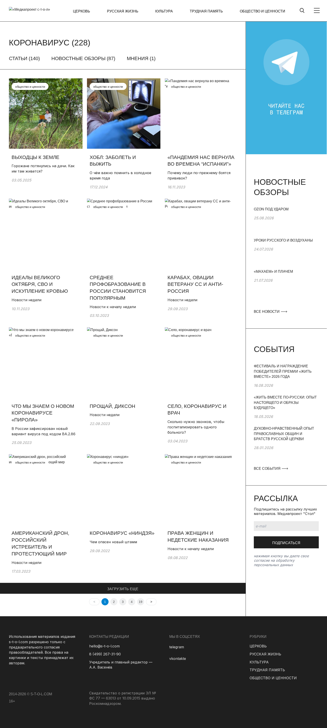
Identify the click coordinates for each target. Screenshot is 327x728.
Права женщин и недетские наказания (199, 536)
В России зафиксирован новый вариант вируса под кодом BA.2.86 (43, 431)
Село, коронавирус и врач (197, 409)
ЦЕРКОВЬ (81, 11)
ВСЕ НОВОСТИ (267, 311)
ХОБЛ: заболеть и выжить (113, 161)
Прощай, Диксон (112, 406)
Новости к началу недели (113, 307)
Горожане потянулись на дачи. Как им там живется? (43, 168)
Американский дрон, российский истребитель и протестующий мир (40, 543)
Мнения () (141, 58)
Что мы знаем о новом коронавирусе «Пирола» (43, 413)
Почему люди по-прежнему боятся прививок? (199, 175)
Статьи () (24, 58)
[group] (286, 222)
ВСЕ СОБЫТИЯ (267, 468)
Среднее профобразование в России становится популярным (118, 288)
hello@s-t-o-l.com (104, 646)
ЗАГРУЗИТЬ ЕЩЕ (122, 589)
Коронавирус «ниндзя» (123, 533)
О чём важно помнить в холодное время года (120, 175)
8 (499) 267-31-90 (105, 654)
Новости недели (26, 300)
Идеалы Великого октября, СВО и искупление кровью (40, 284)
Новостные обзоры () (83, 58)
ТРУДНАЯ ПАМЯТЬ (206, 11)
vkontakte (177, 658)
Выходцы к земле (35, 157)
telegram (176, 647)
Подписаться (286, 543)
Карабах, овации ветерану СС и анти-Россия (195, 284)
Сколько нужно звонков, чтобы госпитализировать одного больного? (196, 426)
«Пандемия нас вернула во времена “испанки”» (201, 161)
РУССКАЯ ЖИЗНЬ (122, 11)
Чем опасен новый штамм (113, 542)
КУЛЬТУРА (164, 11)
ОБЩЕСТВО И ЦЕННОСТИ (262, 11)
